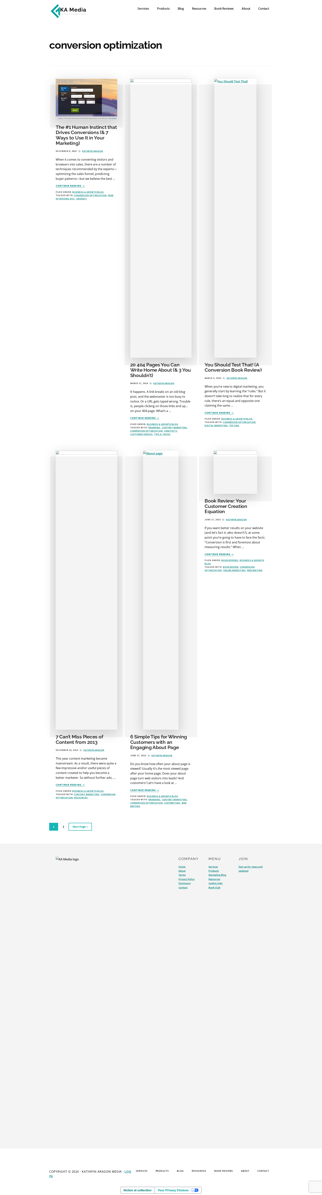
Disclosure (185, 883)
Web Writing (255, 570)
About (182, 870)
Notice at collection (137, 1190)
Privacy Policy (187, 879)
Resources (214, 879)
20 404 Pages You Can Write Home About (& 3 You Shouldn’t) (160, 370)
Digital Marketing (216, 425)
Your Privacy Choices (173, 1190)
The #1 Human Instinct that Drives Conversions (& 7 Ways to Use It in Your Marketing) (86, 135)
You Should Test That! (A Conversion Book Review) (233, 367)
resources (81, 797)
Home (182, 866)
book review (231, 567)
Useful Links (215, 883)
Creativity (170, 430)
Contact (183, 887)
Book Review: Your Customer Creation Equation (226, 506)
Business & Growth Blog (88, 192)
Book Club (214, 887)
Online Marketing (234, 570)
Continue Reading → (70, 186)
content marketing (174, 427)
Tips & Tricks (162, 434)
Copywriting (172, 802)
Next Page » (80, 827)
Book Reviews (229, 560)
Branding (154, 427)
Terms (182, 875)
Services (213, 866)
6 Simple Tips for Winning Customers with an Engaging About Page (158, 742)
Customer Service (141, 434)
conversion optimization (90, 195)
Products (214, 870)
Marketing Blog (217, 875)
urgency (81, 198)
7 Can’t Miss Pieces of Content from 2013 (79, 739)
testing (234, 425)
